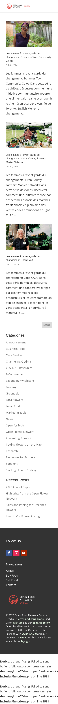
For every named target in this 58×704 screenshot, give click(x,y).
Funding (11, 387)
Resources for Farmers (20, 457)
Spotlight (11, 463)
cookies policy (41, 622)
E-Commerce (14, 374)
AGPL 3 (22, 637)
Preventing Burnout (18, 438)
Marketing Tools (16, 412)
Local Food (13, 406)
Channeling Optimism (20, 361)
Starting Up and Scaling (21, 470)
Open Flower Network (20, 432)
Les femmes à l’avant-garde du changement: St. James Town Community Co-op (28, 57)
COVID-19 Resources (19, 368)
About (10, 571)
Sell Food (12, 580)
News (9, 419)
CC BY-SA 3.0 (29, 633)
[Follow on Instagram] (16, 553)
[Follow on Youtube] (24, 553)
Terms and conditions (30, 619)
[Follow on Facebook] (9, 553)
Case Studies (14, 355)
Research (12, 451)
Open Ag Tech (15, 425)
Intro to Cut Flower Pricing (23, 516)
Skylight (25, 641)
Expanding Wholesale (20, 380)
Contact (11, 585)
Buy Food (12, 575)
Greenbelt (12, 393)
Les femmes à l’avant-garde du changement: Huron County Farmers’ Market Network (26, 159)
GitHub (17, 622)
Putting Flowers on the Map (24, 444)
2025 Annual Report (18, 487)
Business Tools (15, 349)
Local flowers (14, 400)
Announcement (16, 342)
